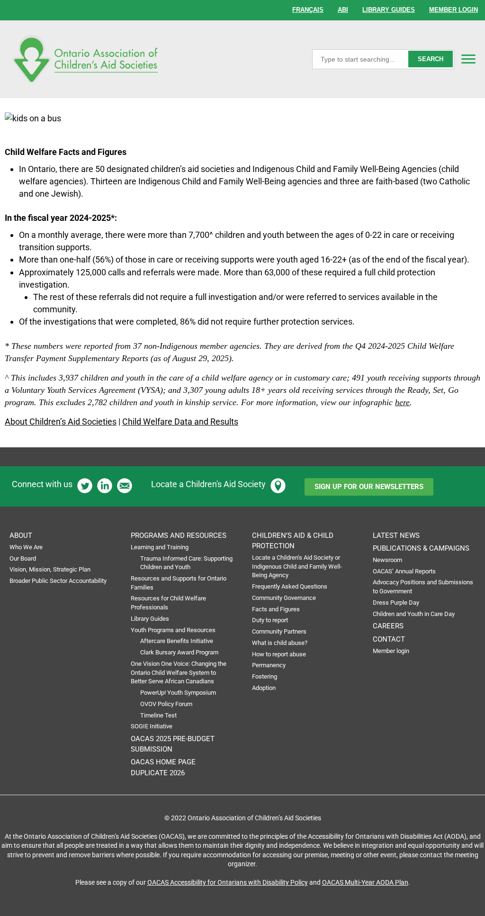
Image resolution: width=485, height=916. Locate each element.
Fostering (264, 676)
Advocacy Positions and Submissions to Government (423, 587)
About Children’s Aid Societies (61, 421)
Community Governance (284, 597)
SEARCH (430, 59)
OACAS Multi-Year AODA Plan (365, 882)
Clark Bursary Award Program (179, 652)
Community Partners (279, 631)
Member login (391, 650)
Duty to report (270, 620)
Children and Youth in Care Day (414, 613)
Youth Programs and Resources (173, 630)
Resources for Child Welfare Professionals (168, 603)
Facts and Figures (276, 609)
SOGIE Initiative (151, 726)
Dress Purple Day (396, 602)
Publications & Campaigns (421, 548)
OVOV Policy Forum (166, 703)
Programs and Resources (178, 535)
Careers (388, 626)
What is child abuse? (279, 642)
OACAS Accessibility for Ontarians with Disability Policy (227, 882)
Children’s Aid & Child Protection (292, 540)
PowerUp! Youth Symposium (178, 692)
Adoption (264, 687)
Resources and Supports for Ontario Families (178, 583)
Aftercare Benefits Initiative (176, 640)
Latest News (396, 535)
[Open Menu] (468, 58)
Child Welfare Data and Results (180, 421)
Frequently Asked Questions (289, 586)
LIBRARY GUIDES (388, 9)
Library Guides (150, 618)
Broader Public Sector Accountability (58, 580)
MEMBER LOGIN (453, 9)
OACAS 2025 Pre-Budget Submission (173, 744)
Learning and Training (160, 547)
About (20, 535)
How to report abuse (279, 654)
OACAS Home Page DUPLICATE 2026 (163, 767)
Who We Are (26, 547)
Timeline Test (158, 715)
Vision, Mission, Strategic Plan (49, 569)
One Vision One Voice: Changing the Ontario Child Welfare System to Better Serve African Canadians (178, 672)
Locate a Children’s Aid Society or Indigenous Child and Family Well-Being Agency (297, 566)
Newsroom (387, 559)
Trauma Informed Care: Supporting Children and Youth (186, 563)
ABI (343, 9)
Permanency (269, 665)
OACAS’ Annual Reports (404, 571)
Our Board (22, 558)
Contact (389, 639)
